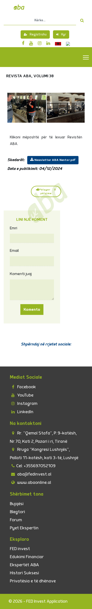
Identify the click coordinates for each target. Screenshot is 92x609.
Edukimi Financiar (27, 557)
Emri (13, 228)
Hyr (63, 34)
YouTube (24, 395)
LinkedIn (24, 412)
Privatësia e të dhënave (33, 581)
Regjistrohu (38, 34)
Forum (16, 520)
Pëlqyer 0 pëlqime (47, 191)
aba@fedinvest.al (33, 474)
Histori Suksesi (24, 573)
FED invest (20, 549)
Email (14, 250)
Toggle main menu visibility (86, 57)
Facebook (26, 387)
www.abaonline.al (33, 482)
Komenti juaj (21, 273)
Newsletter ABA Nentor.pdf (55, 160)
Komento (32, 309)
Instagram (26, 403)
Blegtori (17, 512)
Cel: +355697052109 (35, 466)
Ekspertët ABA (24, 565)
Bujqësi (17, 504)
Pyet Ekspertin (24, 528)
